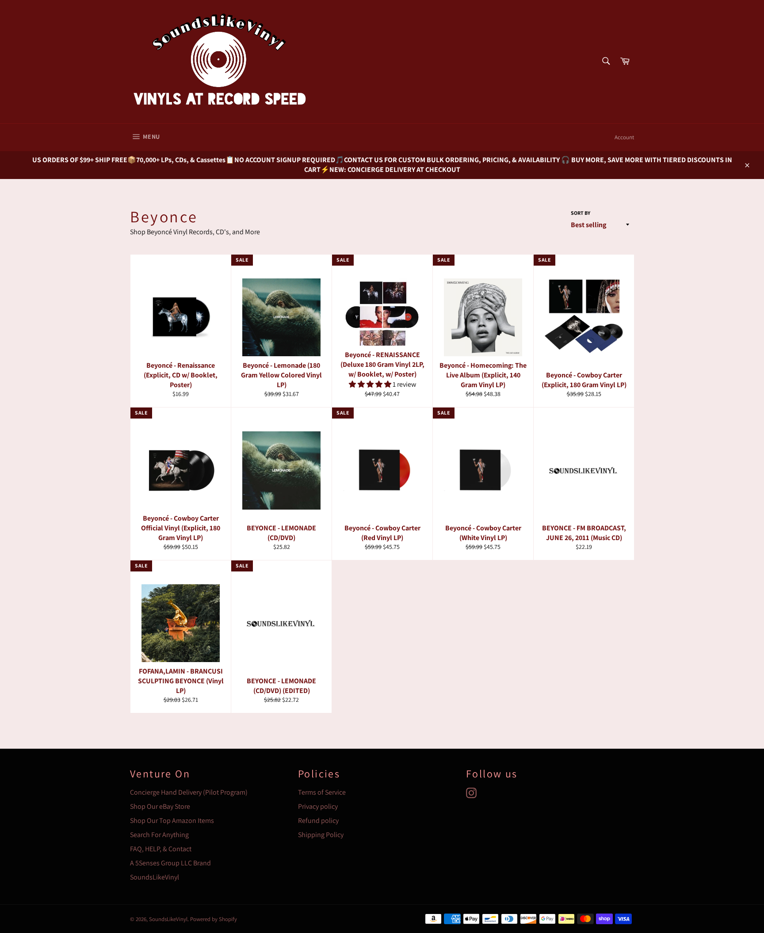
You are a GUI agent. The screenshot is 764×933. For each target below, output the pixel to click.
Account (624, 137)
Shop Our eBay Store (160, 806)
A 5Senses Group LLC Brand (170, 863)
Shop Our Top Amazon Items (172, 820)
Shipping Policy (321, 834)
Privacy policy (318, 806)
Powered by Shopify (213, 919)
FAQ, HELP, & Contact (160, 848)
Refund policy (318, 820)
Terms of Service (322, 792)
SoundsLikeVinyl (154, 877)
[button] (371, 384)
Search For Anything (159, 834)
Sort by (580, 212)
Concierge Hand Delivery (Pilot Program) (189, 792)
